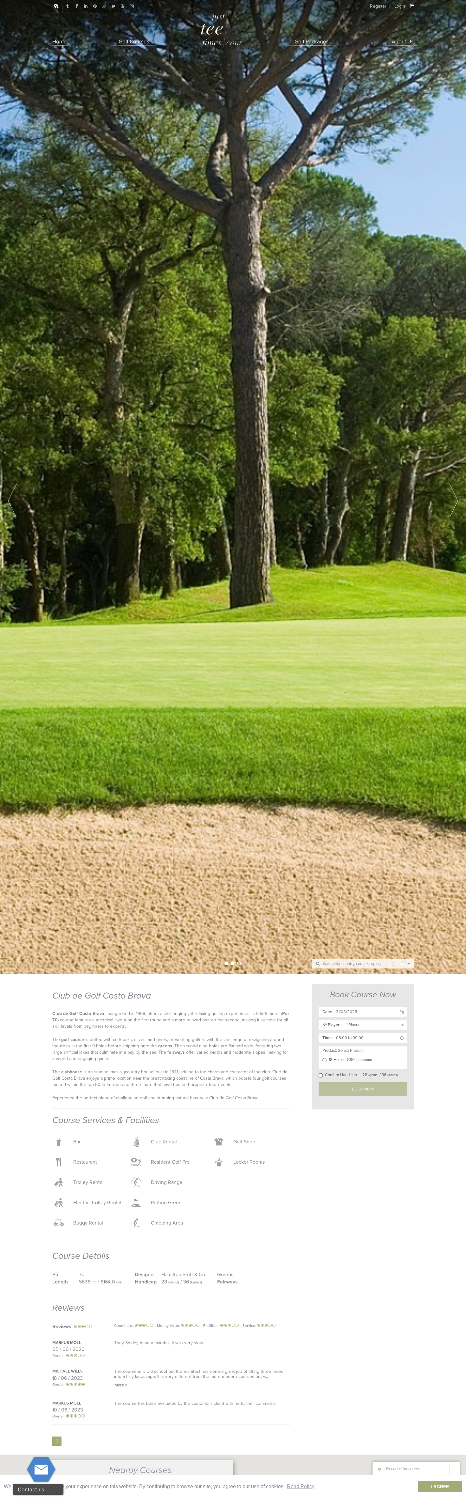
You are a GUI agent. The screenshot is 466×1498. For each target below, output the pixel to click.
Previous (12, 500)
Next (453, 500)
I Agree (440, 1486)
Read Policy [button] (300, 1486)
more (119, 1385)
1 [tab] (226, 963)
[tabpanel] (233, 487)
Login (399, 6)
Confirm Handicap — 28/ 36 (361, 1074)
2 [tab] (233, 963)
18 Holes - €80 (350, 1059)
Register (378, 6)
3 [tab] (239, 963)
